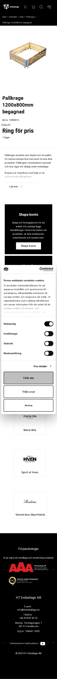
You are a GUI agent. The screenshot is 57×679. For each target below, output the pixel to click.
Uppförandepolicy (31, 643)
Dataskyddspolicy (17, 643)
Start (4, 17)
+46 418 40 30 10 (28, 618)
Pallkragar (30, 17)
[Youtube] (43, 643)
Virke (21, 17)
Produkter (13, 17)
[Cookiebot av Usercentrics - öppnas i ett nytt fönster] (40, 269)
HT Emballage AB (28, 597)
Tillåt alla (28, 378)
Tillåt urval (28, 391)
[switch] (48, 333)
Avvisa (28, 405)
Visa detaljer (40, 366)
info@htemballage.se (28, 610)
